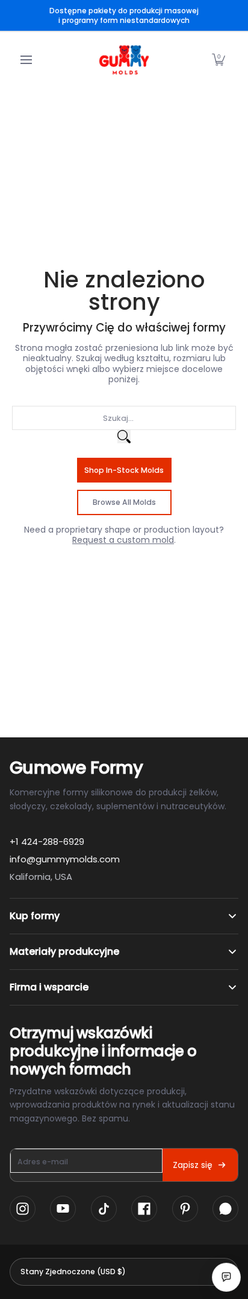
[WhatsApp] (225, 1209)
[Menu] (25, 60)
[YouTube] (63, 1209)
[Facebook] (144, 1209)
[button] (218, 59)
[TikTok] (104, 1209)
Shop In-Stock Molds (124, 470)
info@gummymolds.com (65, 859)
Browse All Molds (124, 502)
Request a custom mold (123, 540)
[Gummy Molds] (124, 60)
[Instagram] (23, 1209)
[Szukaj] (124, 436)
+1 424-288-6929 (47, 841)
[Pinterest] (185, 1209)
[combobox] (124, 418)
